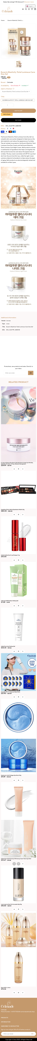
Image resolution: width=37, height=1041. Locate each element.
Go (31, 373)
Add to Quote (6, 114)
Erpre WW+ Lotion (5, 987)
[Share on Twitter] (10, 128)
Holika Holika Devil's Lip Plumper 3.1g (10, 555)
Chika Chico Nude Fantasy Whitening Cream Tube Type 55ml (16, 858)
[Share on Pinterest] (13, 128)
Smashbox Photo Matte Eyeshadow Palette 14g (12, 509)
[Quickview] (14, 469)
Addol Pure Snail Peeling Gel (8, 646)
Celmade (8, 320)
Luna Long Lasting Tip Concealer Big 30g (11, 904)
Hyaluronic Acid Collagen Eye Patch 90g (11, 775)
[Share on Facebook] (8, 128)
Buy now (18, 120)
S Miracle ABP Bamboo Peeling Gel (9, 600)
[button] (30, 6)
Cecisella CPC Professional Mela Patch (10, 692)
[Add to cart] (18, 469)
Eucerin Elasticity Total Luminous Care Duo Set (17, 100)
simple (7, 323)
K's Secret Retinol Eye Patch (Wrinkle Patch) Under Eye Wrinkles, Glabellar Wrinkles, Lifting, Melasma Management (17, 463)
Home (2, 20)
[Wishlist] (32, 9)
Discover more (29, 2)
